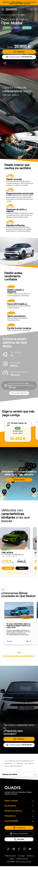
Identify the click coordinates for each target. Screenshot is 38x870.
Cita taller (20, 839)
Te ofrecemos (10, 806)
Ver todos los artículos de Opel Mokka (18, 656)
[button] (3, 145)
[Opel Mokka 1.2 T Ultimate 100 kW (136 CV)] (15, 538)
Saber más (26, 3)
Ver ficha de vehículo (15, 572)
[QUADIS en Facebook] (19, 849)
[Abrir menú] (2, 9)
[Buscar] (35, 9)
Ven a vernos (20, 480)
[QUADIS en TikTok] (8, 849)
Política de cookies (10, 856)
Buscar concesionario (20, 833)
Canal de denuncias (22, 858)
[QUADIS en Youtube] (30, 849)
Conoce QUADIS (11, 821)
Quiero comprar (11, 801)
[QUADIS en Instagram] (24, 849)
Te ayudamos (10, 816)
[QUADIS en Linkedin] (13, 849)
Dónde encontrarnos (13, 811)
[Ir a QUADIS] (15, 9)
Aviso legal (21, 856)
